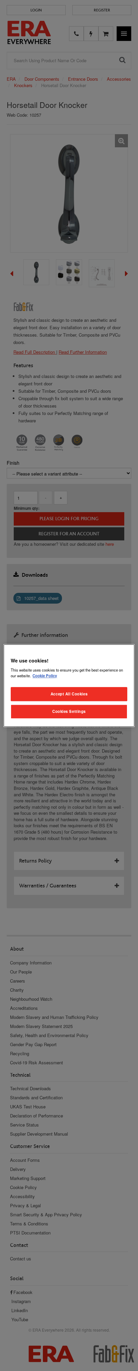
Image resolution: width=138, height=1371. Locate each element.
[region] (68, 685)
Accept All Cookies (69, 693)
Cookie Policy (44, 675)
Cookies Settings (69, 711)
